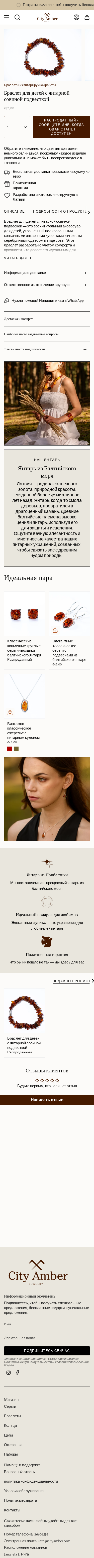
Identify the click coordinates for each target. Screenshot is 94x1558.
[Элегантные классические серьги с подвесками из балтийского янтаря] (69, 614)
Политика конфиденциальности (28, 1362)
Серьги (10, 1406)
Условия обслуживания (24, 1491)
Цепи (8, 1435)
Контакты (12, 1510)
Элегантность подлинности (24, 349)
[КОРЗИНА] (87, 17)
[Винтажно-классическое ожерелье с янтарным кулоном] (24, 696)
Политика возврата (20, 1500)
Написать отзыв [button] (47, 1100)
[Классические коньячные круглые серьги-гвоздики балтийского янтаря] (24, 614)
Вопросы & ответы (20, 1472)
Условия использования (71, 1362)
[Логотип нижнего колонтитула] (36, 1271)
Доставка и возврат (18, 319)
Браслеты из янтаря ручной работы (30, 85)
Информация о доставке (25, 273)
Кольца (10, 1426)
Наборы (11, 1454)
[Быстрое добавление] (55, 630)
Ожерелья (13, 1445)
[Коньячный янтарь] (9, 749)
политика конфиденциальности (31, 1481)
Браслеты (12, 1416)
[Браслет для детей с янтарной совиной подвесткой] (24, 1010)
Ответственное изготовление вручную (36, 285)
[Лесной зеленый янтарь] (16, 749)
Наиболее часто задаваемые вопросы (31, 334)
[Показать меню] (7, 17)
